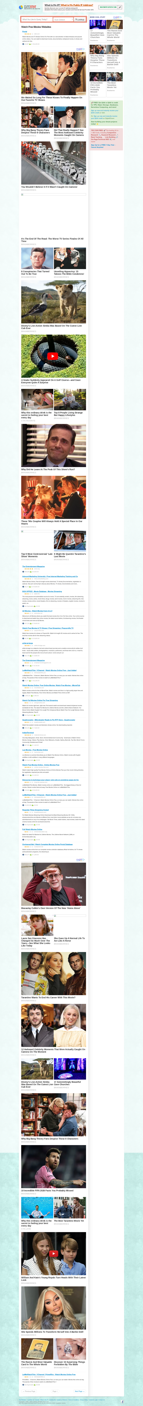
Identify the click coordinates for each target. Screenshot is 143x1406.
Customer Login (93, 1400)
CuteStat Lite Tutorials (33, 1400)
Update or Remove (62, 1400)
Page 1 (55, 1391)
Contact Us (102, 1400)
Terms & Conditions (73, 1400)
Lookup (80, 19)
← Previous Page (29, 1391)
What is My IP (44, 1400)
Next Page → (79, 1391)
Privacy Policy (84, 1400)
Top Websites (22, 1400)
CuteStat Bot (52, 1400)
